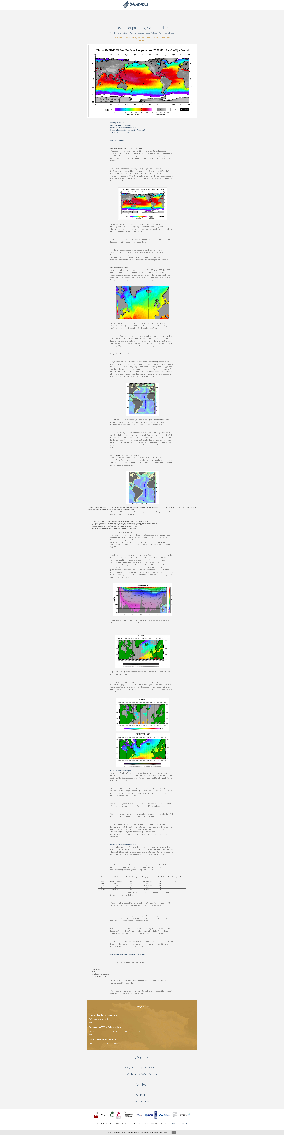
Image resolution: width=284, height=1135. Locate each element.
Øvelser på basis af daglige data (142, 1074)
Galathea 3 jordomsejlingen (120, 125)
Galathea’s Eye (142, 1101)
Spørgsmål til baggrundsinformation (142, 1067)
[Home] (135, 8)
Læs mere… (164, 1132)
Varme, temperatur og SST (120, 132)
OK (174, 1132)
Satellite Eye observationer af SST (123, 127)
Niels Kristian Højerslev (120, 33)
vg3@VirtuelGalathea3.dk (178, 1123)
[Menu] (280, 3)
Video (152, 1084)
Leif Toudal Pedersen (150, 33)
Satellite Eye (142, 1095)
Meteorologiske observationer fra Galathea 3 (127, 130)
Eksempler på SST (117, 123)
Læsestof (142, 1006)
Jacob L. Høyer (135, 33)
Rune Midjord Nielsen (167, 33)
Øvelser (142, 1057)
